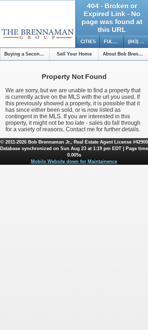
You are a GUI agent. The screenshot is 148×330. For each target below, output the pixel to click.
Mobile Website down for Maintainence (74, 161)
